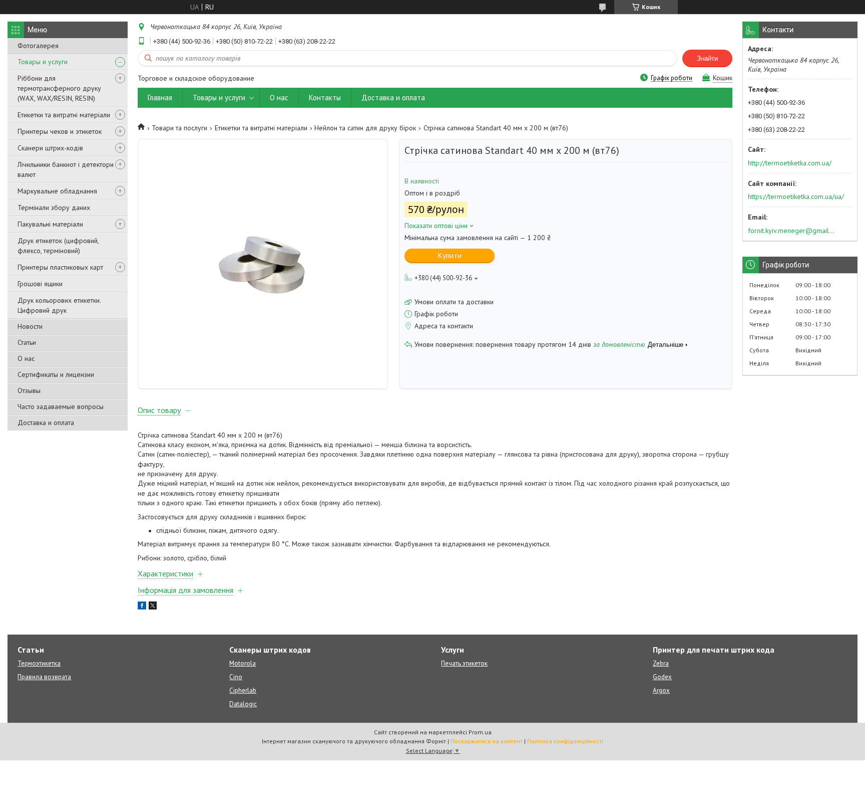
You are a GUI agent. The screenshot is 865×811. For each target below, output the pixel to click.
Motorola (242, 663)
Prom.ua (480, 732)
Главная (160, 97)
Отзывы (29, 390)
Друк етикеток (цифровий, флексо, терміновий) (58, 245)
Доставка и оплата (46, 422)
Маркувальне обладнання (57, 190)
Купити (450, 255)
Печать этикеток (464, 663)
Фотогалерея (38, 45)
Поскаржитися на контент (487, 741)
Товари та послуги (179, 127)
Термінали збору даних (54, 207)
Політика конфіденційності (565, 741)
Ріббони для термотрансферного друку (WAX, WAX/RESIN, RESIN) (59, 88)
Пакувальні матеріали (50, 224)
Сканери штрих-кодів (50, 147)
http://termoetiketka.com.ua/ (789, 162)
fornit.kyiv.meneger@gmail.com (791, 230)
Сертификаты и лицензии (56, 374)
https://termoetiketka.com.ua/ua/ (796, 196)
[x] (153, 607)
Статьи (27, 342)
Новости (30, 326)
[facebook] (142, 607)
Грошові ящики (40, 283)
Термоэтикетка (39, 663)
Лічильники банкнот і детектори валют (66, 169)
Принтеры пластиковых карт (60, 267)
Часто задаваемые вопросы (61, 406)
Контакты (325, 97)
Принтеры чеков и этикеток (60, 131)
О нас (26, 358)
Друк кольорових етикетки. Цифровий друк (59, 305)
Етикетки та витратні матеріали (64, 114)
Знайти (707, 58)
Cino (235, 677)
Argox (661, 690)
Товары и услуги (43, 61)
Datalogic (243, 704)
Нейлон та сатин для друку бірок (365, 127)
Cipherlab (242, 690)
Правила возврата (44, 677)
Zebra (661, 663)
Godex (662, 677)
